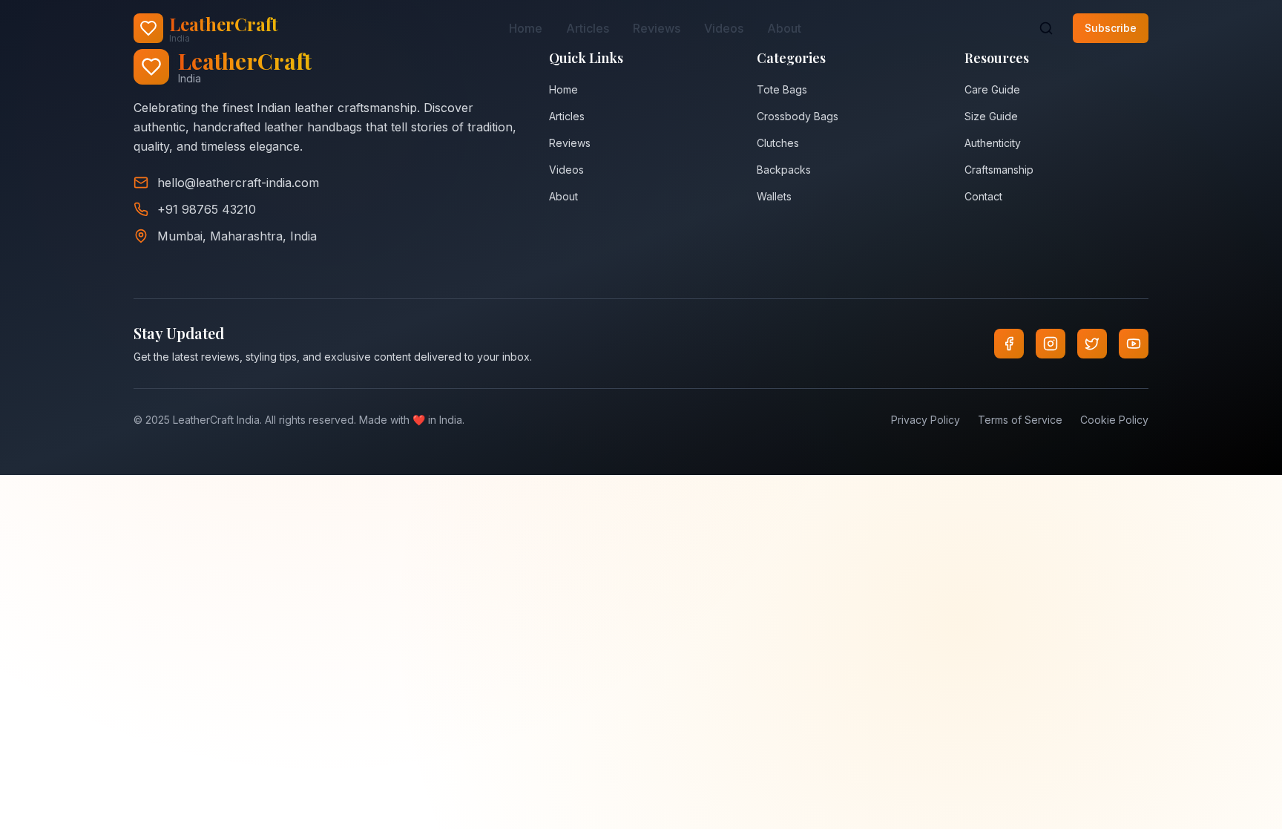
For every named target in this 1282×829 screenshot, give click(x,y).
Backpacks (784, 169)
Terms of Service (1020, 419)
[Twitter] (1092, 343)
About (784, 28)
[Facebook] (1009, 343)
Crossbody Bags (797, 116)
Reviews (656, 28)
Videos (723, 28)
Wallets (774, 196)
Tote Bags (782, 89)
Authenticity (992, 143)
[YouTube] (1133, 343)
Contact (983, 196)
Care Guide (992, 89)
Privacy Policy (925, 419)
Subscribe (1111, 28)
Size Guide (991, 116)
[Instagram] (1050, 343)
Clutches (778, 143)
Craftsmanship (998, 169)
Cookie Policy (1114, 419)
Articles (587, 28)
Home (525, 28)
